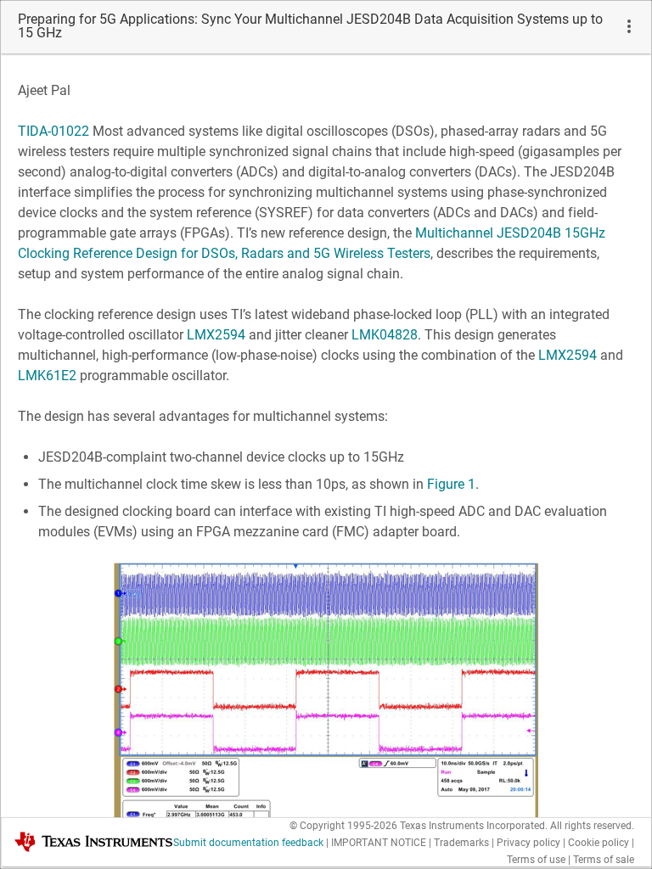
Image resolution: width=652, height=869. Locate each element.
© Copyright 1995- (343, 826)
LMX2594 (216, 335)
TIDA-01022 (53, 131)
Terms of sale (603, 860)
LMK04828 (384, 335)
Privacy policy (528, 843)
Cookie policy (598, 843)
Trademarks (461, 843)
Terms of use (536, 860)
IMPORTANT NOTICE (378, 843)
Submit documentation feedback (248, 843)
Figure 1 (451, 484)
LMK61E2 (47, 375)
